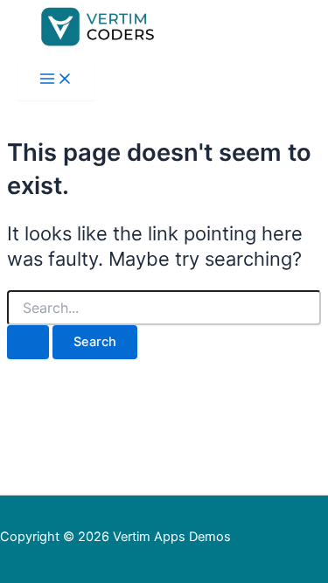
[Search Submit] (28, 342)
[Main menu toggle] (55, 80)
